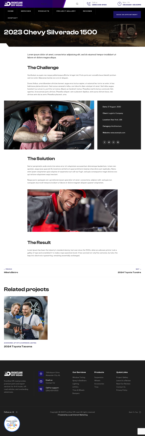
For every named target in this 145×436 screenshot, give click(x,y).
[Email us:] (41, 381)
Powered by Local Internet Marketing (73, 415)
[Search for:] (60, 4)
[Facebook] (13, 412)
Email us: (49, 380)
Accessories (8, 343)
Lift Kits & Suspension (21, 343)
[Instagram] (16, 412)
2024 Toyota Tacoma (18, 346)
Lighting (33, 343)
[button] (127, 14)
